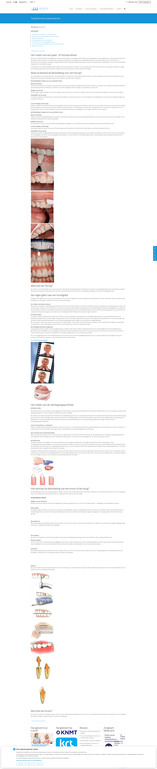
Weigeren (29, 764)
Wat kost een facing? (38, 38)
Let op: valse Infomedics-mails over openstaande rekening (90, 737)
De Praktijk (79, 9)
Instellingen (20, 764)
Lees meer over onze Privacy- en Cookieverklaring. (29, 760)
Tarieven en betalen (90, 9)
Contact (119, 9)
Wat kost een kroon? (38, 46)
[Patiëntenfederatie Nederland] (122, 736)
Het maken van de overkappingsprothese (43, 42)
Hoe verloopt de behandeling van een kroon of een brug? (48, 44)
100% (31, 2)
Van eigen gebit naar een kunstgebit (42, 40)
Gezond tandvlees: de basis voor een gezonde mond (90, 744)
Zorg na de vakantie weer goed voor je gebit (91, 732)
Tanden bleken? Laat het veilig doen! (91, 740)
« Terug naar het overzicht (38, 51)
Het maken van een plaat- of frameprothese (44, 34)
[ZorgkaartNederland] (112, 736)
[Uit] (16, 2)
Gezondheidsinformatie (106, 9)
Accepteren (38, 764)
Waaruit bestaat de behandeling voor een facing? (45, 36)
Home (71, 9)
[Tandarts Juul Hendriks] (40, 9)
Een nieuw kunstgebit (41, 340)
